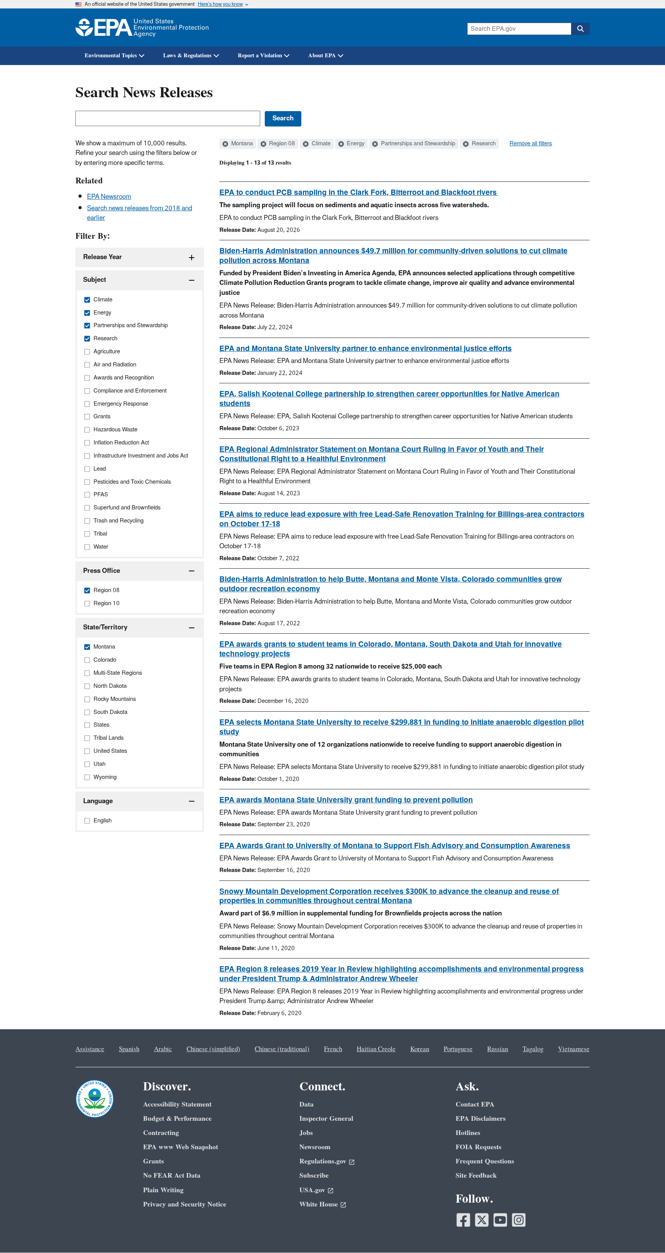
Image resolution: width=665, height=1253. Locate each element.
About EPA (322, 56)
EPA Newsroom (109, 197)
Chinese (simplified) (213, 1049)
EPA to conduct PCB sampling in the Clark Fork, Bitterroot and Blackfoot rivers (358, 192)
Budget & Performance (177, 1119)
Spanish (129, 1049)
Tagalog (533, 1049)
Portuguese (458, 1049)
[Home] (142, 27)
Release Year (102, 257)
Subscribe (314, 1175)
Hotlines (468, 1133)
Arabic (163, 1049)
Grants (153, 1161)
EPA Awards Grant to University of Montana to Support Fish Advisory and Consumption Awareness (394, 846)
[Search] (580, 29)
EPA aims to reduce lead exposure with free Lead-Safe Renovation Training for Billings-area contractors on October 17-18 (402, 519)
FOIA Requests (478, 1147)
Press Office (101, 571)
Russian (497, 1049)
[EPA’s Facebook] (463, 1220)
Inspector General (326, 1119)
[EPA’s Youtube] (500, 1220)
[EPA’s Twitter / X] (482, 1220)
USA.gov (312, 1190)
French (333, 1049)
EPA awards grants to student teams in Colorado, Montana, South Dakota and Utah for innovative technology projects (390, 649)
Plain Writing (163, 1190)
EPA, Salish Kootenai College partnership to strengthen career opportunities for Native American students (389, 398)
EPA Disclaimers (481, 1119)
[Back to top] (643, 1231)
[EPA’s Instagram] (518, 1220)
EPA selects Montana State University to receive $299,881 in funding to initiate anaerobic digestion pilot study (401, 727)
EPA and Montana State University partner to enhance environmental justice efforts (365, 348)
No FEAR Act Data (172, 1175)
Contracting (161, 1133)
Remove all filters (531, 144)
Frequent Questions (485, 1161)
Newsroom (315, 1147)
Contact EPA (475, 1104)
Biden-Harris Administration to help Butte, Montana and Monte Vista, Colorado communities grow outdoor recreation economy (390, 584)
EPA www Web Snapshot (180, 1147)
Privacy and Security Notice (184, 1204)
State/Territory (105, 627)
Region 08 (281, 144)
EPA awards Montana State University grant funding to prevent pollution (346, 800)
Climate (320, 144)
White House (318, 1204)
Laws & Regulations (187, 56)
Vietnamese (574, 1049)
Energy (354, 144)
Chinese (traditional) (282, 1049)
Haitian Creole (376, 1049)
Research (483, 144)
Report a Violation (260, 56)
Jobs (306, 1133)
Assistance (89, 1049)
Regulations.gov (322, 1161)
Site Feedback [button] (476, 1175)
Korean (419, 1049)
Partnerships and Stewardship (417, 144)
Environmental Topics (111, 56)
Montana (241, 144)
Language (98, 801)
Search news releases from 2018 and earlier (139, 213)
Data (306, 1104)
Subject (94, 280)
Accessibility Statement (177, 1104)
